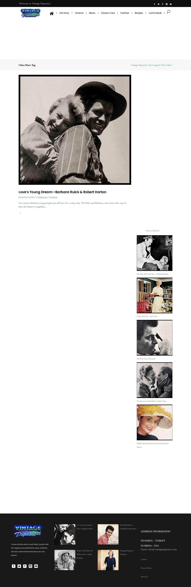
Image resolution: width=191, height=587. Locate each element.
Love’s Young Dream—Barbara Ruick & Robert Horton (62, 192)
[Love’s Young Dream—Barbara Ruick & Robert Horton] (75, 130)
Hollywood (42, 197)
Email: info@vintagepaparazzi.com (159, 549)
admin (54, 197)
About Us (144, 577)
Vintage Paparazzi (139, 65)
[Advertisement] (95, 38)
